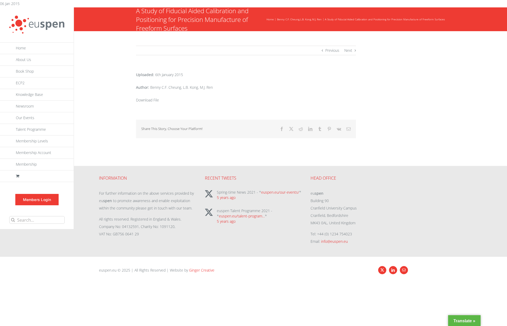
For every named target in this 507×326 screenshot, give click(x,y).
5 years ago (226, 197)
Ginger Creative (201, 270)
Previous (332, 50)
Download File (147, 100)
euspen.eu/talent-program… (242, 215)
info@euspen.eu (334, 241)
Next (348, 50)
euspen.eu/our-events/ (280, 192)
